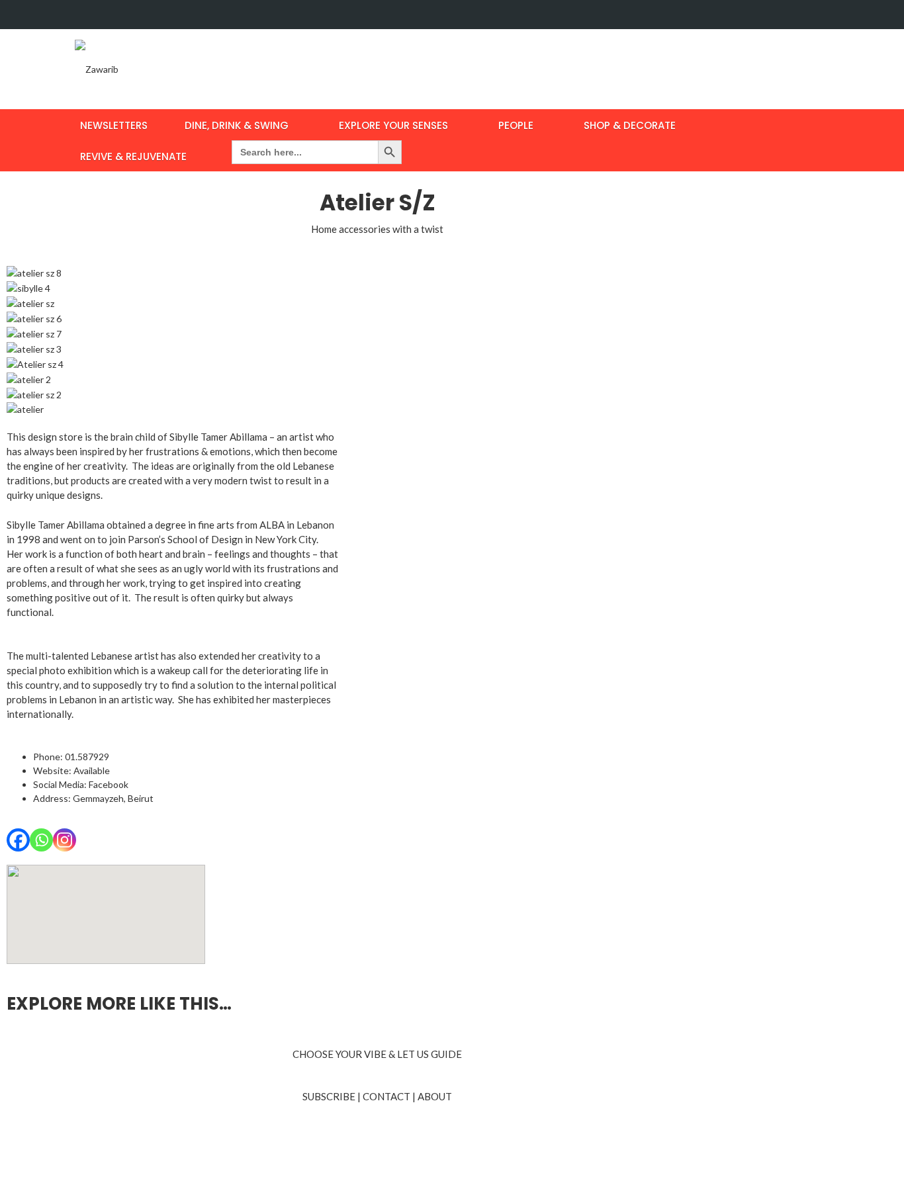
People (515, 125)
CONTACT (386, 1096)
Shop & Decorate (630, 125)
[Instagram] (64, 840)
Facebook (108, 784)
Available (91, 770)
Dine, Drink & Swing (237, 125)
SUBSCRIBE (328, 1096)
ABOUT (435, 1096)
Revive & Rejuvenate (133, 156)
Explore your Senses (393, 125)
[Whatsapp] (41, 840)
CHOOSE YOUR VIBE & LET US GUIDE (377, 1054)
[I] (817, 14)
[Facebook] (18, 840)
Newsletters (114, 125)
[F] (792, 14)
